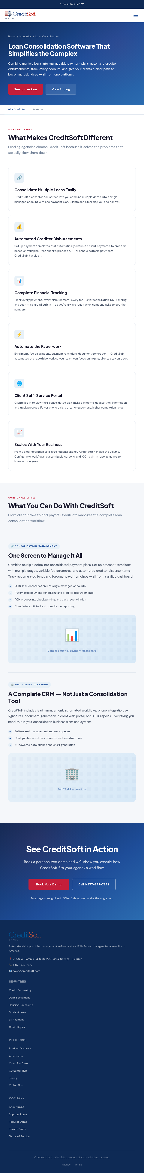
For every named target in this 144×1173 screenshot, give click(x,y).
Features (38, 109)
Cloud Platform (18, 1063)
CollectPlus (16, 1085)
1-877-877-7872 (72, 4)
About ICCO (16, 1107)
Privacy (66, 1164)
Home (12, 36)
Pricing (13, 1078)
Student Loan (17, 1012)
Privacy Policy (17, 1129)
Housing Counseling (21, 1005)
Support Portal (18, 1114)
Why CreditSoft (17, 109)
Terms (78, 1164)
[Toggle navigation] (136, 15)
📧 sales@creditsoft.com (24, 971)
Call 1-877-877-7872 (93, 884)
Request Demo (18, 1121)
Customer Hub (18, 1070)
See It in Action (25, 89)
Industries (26, 36)
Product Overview (20, 1048)
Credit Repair (17, 1027)
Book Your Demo (49, 884)
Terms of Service (19, 1136)
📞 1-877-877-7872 (20, 965)
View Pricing (61, 89)
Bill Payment (16, 1019)
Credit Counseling (20, 990)
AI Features (16, 1056)
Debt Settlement (19, 997)
